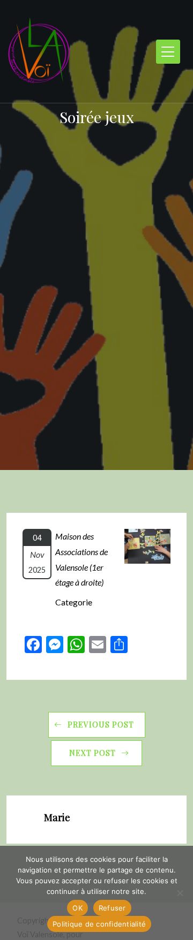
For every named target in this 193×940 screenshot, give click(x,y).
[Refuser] (179, 893)
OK (77, 908)
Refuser (112, 908)
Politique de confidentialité (99, 924)
